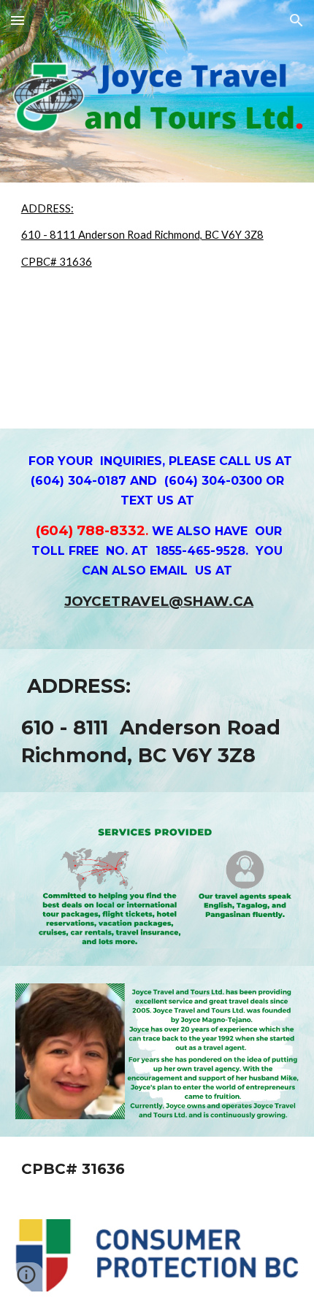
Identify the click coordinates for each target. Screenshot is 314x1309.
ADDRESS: (47, 208)
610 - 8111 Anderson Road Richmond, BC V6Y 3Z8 (142, 235)
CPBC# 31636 (56, 262)
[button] (17, 20)
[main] (157, 539)
